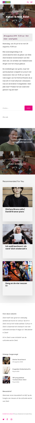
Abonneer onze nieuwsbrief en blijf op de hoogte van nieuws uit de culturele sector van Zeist (17, 398)
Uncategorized (17, 11)
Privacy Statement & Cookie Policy (23, 414)
